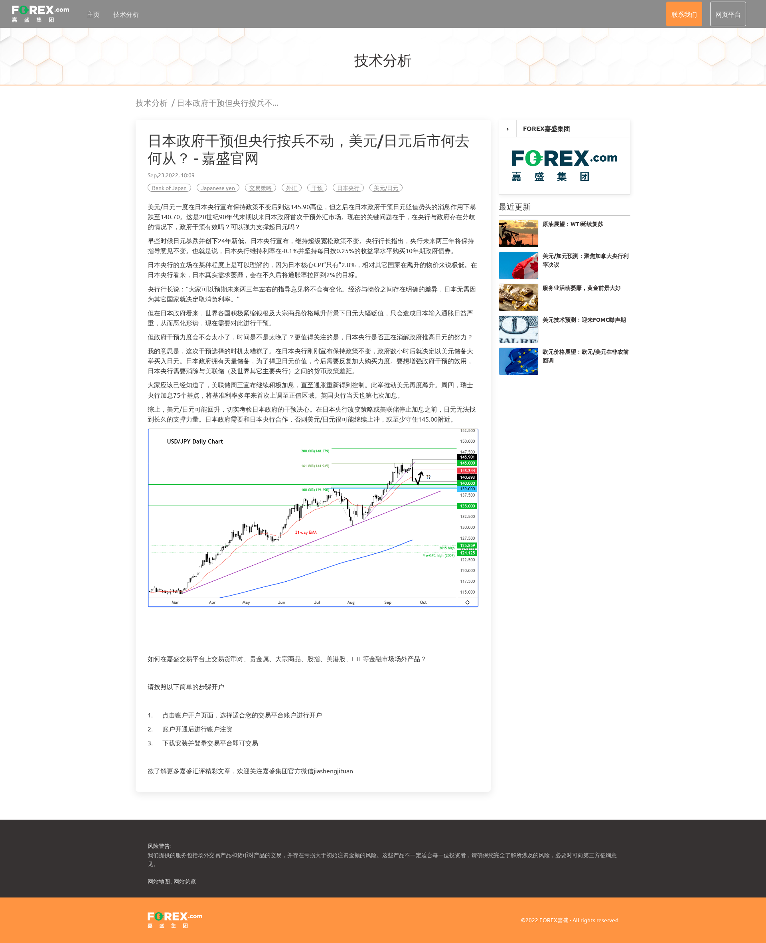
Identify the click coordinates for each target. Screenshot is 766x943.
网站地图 (159, 881)
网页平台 (728, 14)
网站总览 (185, 881)
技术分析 (126, 14)
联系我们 (684, 14)
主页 (93, 14)
